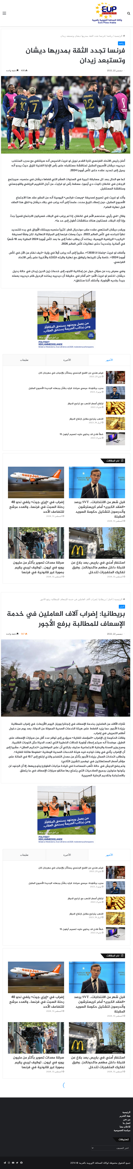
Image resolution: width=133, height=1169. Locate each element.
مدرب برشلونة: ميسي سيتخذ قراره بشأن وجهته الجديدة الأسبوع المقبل (66, 388)
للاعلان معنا (125, 1126)
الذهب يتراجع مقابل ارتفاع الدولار (86, 419)
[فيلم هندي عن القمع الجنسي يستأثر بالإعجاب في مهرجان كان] (115, 377)
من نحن (126, 1119)
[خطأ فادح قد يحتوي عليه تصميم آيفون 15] (115, 438)
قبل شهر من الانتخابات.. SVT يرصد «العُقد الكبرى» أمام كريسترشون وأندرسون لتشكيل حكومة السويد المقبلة (99, 509)
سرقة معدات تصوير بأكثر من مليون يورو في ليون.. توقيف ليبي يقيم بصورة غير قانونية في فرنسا (38, 567)
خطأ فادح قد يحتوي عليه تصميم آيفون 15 (81, 434)
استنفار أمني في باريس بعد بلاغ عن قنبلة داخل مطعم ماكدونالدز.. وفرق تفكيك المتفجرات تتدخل (98, 567)
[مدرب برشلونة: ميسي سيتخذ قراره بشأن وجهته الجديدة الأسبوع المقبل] (115, 392)
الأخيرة (67, 360)
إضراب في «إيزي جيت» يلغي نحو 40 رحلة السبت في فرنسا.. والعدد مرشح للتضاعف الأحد (36, 507)
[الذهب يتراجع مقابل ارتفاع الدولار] (115, 423)
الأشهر (109, 360)
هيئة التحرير (124, 1115)
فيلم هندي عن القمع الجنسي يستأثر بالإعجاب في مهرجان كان (70, 373)
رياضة (109, 35)
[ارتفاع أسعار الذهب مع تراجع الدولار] (115, 408)
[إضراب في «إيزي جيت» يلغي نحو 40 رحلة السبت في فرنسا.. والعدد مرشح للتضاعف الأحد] (36, 482)
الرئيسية (118, 35)
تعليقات (24, 360)
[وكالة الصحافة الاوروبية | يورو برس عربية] (106, 13)
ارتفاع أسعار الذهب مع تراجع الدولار (85, 404)
